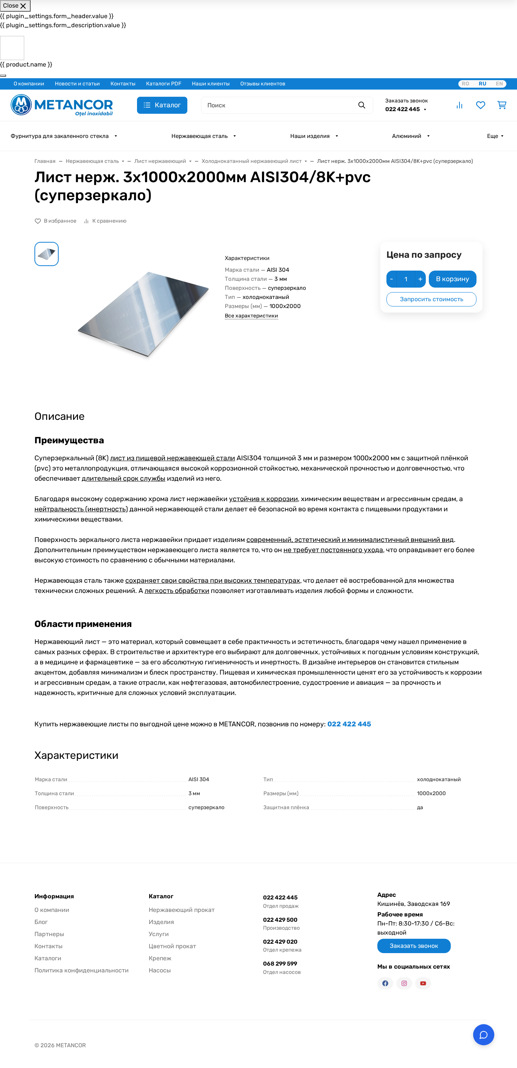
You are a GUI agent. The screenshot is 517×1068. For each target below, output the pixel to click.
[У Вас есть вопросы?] (483, 1034)
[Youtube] (423, 983)
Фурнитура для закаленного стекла (60, 136)
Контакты (123, 83)
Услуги (159, 934)
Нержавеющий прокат (182, 909)
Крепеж (160, 958)
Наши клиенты (211, 83)
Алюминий (406, 136)
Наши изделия (310, 136)
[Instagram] (404, 983)
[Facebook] (385, 983)
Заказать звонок (406, 101)
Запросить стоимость (431, 299)
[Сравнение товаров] (459, 105)
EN (499, 83)
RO (465, 83)
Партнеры (49, 934)
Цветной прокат (172, 946)
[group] (143, 319)
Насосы (160, 970)
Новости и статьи (77, 83)
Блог (41, 922)
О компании (29, 83)
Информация (54, 896)
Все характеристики (251, 316)
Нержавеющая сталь (199, 136)
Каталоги (47, 958)
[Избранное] (480, 105)
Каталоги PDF (163, 83)
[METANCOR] (62, 104)
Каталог (161, 896)
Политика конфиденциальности (81, 970)
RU (482, 83)
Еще (492, 136)
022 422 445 (403, 109)
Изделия (161, 922)
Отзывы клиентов (262, 83)
